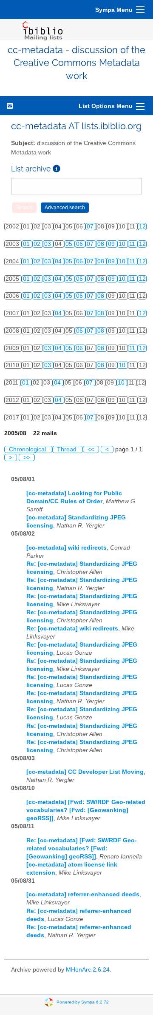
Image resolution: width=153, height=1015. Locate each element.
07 (91, 226)
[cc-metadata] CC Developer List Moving (85, 772)
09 (112, 244)
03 (48, 244)
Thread (67, 449)
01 (27, 244)
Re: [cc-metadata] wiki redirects (72, 628)
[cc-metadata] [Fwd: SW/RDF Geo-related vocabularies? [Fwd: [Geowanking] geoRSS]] (85, 810)
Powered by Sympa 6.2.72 (83, 1001)
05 (69, 244)
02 (38, 244)
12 (142, 226)
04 (59, 261)
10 (123, 244)
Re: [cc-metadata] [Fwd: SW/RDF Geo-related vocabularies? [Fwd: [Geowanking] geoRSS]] (81, 848)
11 (133, 244)
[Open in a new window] (56, 168)
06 (80, 244)
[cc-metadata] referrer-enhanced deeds (82, 894)
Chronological (28, 449)
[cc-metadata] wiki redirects (66, 548)
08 (101, 244)
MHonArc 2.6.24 (88, 970)
